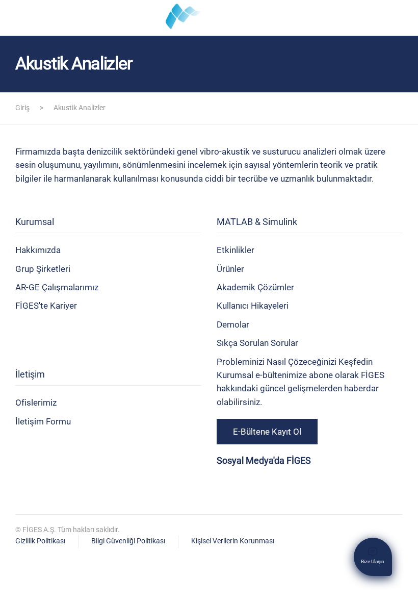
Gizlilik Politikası (40, 541)
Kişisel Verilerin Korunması (232, 541)
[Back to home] (209, 18)
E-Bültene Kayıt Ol (267, 432)
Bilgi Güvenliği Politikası (128, 541)
